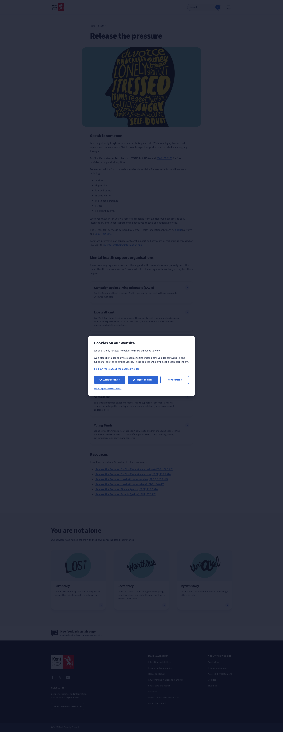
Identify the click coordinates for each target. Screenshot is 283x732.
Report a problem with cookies (107, 388)
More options (174, 379)
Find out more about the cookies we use (116, 369)
